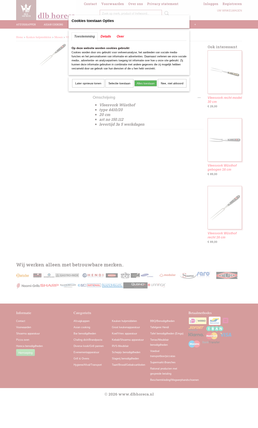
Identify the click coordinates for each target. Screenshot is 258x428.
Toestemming (84, 36)
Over (120, 36)
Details (106, 36)
